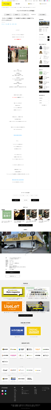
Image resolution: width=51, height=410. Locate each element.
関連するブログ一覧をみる (25, 225)
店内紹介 (16, 14)
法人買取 (35, 393)
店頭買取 (35, 390)
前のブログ (16, 200)
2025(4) (40, 100)
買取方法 (35, 389)
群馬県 (15, 396)
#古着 (31, 195)
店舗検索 (18, 3)
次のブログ (34, 200)
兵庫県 (15, 397)
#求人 (27, 195)
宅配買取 (35, 392)
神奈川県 (15, 390)
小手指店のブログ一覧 (44, 66)
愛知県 (15, 400)
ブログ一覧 (25, 200)
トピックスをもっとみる (24, 315)
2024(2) (40, 102)
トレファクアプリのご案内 (45, 388)
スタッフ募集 (35, 0)
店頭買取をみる (17, 263)
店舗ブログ (41, 0)
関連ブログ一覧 (44, 91)
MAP (25, 14)
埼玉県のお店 (6, 7)
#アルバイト (15, 195)
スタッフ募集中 (42, 14)
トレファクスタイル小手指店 (12, 7)
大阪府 (15, 399)
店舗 (4, 7)
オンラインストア (43, 3)
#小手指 (36, 195)
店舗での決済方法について (25, 393)
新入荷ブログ (34, 14)
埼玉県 (15, 392)
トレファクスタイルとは (29, 0)
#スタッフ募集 (22, 195)
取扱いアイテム (24, 392)
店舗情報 (7, 14)
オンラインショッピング (25, 390)
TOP (2, 7)
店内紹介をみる (12, 276)
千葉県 (15, 393)
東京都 (15, 389)
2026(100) (40, 98)
